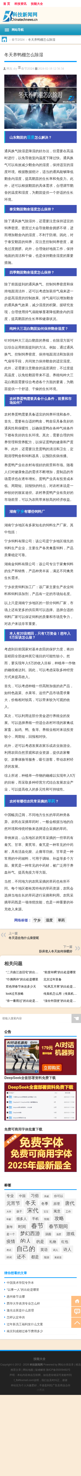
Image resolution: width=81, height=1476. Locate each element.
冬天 (30, 1202)
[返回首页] (76, 1301)
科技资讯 (20, 3)
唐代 (70, 1202)
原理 (56, 1203)
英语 (44, 1249)
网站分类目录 (66, 1364)
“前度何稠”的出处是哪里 (59, 972)
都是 (35, 1256)
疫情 (10, 1241)
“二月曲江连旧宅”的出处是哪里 (24, 972)
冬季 (44, 1203)
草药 (51, 801)
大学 (8, 1211)
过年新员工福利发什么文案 (25, 1324)
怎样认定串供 (16, 1317)
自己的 (25, 1248)
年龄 (8, 1219)
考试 (8, 1250)
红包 (64, 1241)
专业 (10, 1195)
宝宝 (46, 1211)
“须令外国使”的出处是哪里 (61, 1000)
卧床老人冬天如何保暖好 (55, 951)
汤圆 (48, 1234)
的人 (25, 1240)
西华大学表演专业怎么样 (23, 1303)
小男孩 (40, 1389)
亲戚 (46, 1196)
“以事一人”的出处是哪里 (23, 1289)
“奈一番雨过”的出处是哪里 (23, 1000)
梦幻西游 (30, 1233)
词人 (55, 1250)
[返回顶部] (76, 1322)
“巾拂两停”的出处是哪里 (22, 979)
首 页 (6, 3)
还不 (21, 1256)
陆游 (46, 1257)
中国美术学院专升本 (20, 1282)
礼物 (52, 1241)
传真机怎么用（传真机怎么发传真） (61, 993)
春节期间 (58, 1226)
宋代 (32, 1210)
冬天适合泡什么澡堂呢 (24, 937)
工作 (68, 1211)
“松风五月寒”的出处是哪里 (61, 986)
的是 (40, 1241)
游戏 (70, 1233)
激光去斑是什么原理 (20, 1310)
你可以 (58, 1196)
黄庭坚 (58, 1257)
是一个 (10, 1234)
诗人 (67, 1249)
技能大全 (37, 3)
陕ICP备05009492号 (58, 1369)
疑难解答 (40, 1369)
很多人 (21, 1218)
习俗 (35, 1195)
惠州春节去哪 (16, 1296)
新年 (9, 1226)
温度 (58, 1234)
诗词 (9, 1257)
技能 (46, 1219)
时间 (22, 1226)
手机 (35, 1218)
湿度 (31, 137)
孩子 (19, 1211)
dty (15, 68)
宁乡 (20, 511)
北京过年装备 (52, 979)
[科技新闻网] (40, 15)
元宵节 (13, 1203)
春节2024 (18, 39)
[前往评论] (76, 1311)
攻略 (59, 1218)
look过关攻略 (15, 993)
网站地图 (28, 1369)
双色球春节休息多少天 (21, 986)
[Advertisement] (40, 1435)
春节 (37, 1225)
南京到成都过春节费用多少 (25, 1331)
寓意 (57, 1211)
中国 (22, 1195)
